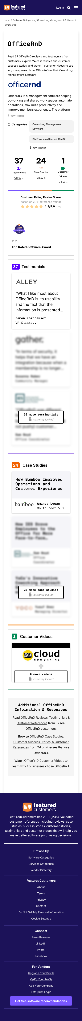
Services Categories (41, 863)
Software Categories (24, 20)
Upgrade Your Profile (41, 973)
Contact (41, 905)
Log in (60, 7)
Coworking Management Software (55, 20)
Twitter (41, 949)
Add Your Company (41, 985)
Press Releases (41, 937)
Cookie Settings (41, 918)
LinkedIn (41, 943)
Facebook (41, 956)
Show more (16, 116)
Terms (41, 893)
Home (7, 20)
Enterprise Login (41, 992)
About (41, 887)
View (17, 178)
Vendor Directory (41, 870)
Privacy (41, 899)
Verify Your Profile (41, 979)
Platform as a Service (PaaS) (49, 139)
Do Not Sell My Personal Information (41, 912)
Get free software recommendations (41, 1001)
